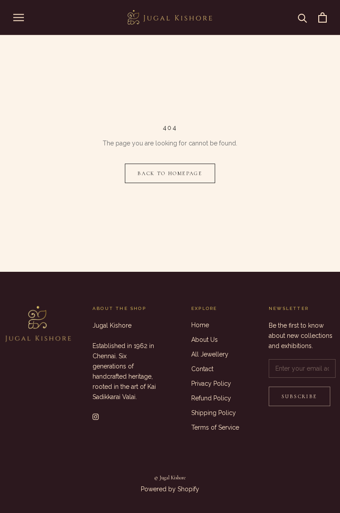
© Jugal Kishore (170, 477)
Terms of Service (215, 427)
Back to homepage (170, 173)
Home (200, 325)
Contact (202, 368)
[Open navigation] (18, 17)
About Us (204, 339)
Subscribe (299, 396)
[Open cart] (322, 17)
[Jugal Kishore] (37, 325)
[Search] (302, 17)
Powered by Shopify (170, 489)
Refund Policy (211, 398)
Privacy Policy (211, 383)
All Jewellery (209, 354)
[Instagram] (96, 416)
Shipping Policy (213, 412)
